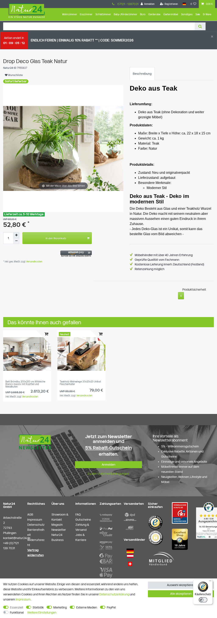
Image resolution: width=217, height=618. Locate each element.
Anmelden (108, 464)
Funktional (17, 612)
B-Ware (207, 14)
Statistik (38, 607)
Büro (142, 14)
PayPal (111, 607)
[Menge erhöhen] (16, 235)
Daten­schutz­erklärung (114, 594)
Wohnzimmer (69, 14)
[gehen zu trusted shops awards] (180, 539)
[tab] (142, 73)
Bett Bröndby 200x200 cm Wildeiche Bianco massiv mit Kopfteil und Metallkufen (25, 384)
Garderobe (154, 14)
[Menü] (210, 581)
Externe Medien (86, 607)
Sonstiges (186, 14)
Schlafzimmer (103, 14)
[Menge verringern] (16, 241)
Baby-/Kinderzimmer (125, 14)
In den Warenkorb (56, 238)
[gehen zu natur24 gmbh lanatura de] (180, 512)
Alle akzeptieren (181, 593)
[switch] (203, 599)
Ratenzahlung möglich (149, 269)
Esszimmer (86, 14)
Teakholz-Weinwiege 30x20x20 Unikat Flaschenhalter (80, 382)
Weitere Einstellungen (41, 612)
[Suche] (200, 26)
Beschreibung (142, 73)
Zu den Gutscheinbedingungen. (108, 473)
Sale (197, 14)
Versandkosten (33, 261)
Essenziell (16, 607)
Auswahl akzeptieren (181, 585)
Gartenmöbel (170, 14)
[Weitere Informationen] (181, 295)
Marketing (60, 607)
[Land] (184, 4)
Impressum (23, 599)
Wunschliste (15, 74)
